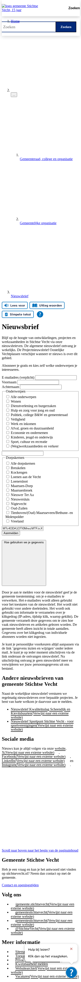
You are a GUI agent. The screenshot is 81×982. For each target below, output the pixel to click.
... (14, 94)
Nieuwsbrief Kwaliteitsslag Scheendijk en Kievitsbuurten (40, 713)
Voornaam (9, 382)
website (60, 748)
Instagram (33, 765)
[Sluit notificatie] (71, 949)
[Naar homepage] (30, 8)
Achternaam (11, 387)
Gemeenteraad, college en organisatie (46, 159)
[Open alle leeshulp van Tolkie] (40, 314)
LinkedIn (33, 761)
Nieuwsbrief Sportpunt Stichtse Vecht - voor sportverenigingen (42, 725)
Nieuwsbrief (19, 296)
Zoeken (66, 27)
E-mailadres (18, 377)
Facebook (33, 756)
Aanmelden (11, 533)
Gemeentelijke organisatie (38, 223)
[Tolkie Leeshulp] (71, 972)
